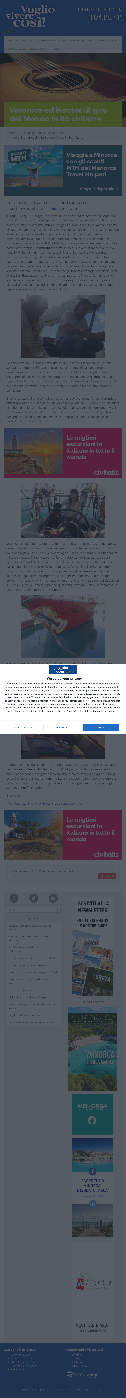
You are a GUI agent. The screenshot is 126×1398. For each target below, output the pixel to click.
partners (22, 683)
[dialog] (63, 699)
